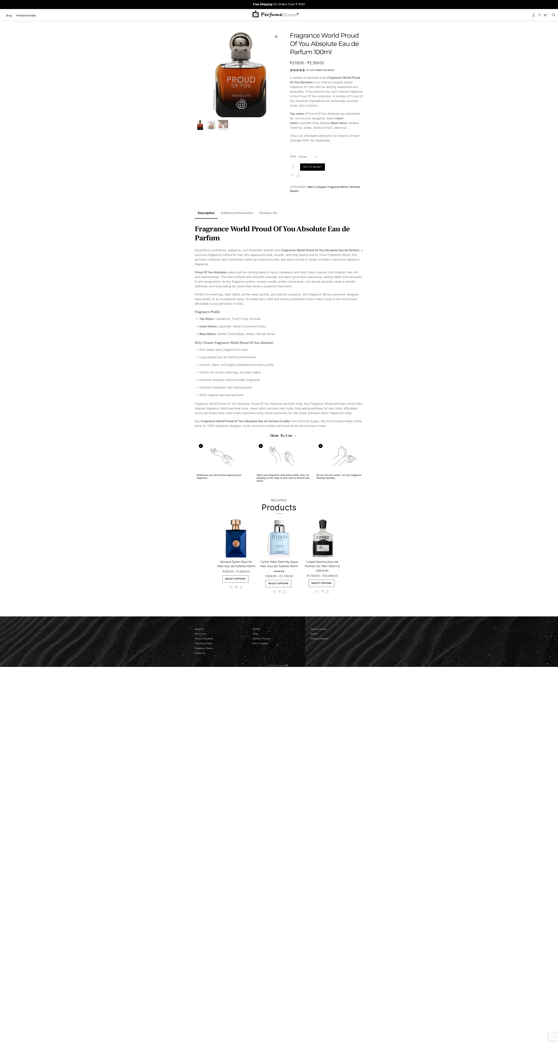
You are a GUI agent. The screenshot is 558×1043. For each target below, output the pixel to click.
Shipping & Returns (204, 648)
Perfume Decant (318, 629)
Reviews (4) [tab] (268, 213)
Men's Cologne (317, 186)
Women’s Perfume (261, 638)
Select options (235, 578)
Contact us (200, 653)
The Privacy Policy (204, 643)
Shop (9, 15)
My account (200, 634)
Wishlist (256, 629)
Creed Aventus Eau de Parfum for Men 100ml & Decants (322, 566)
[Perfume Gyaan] (275, 14)
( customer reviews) (320, 70)
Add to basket (312, 167)
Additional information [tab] (237, 213)
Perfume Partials (26, 15)
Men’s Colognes (260, 643)
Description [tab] (206, 213)
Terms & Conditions (204, 638)
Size (293, 156)
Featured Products (319, 638)
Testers (314, 634)
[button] (276, 36)
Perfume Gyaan (276, 665)
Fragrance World (337, 186)
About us (199, 629)
